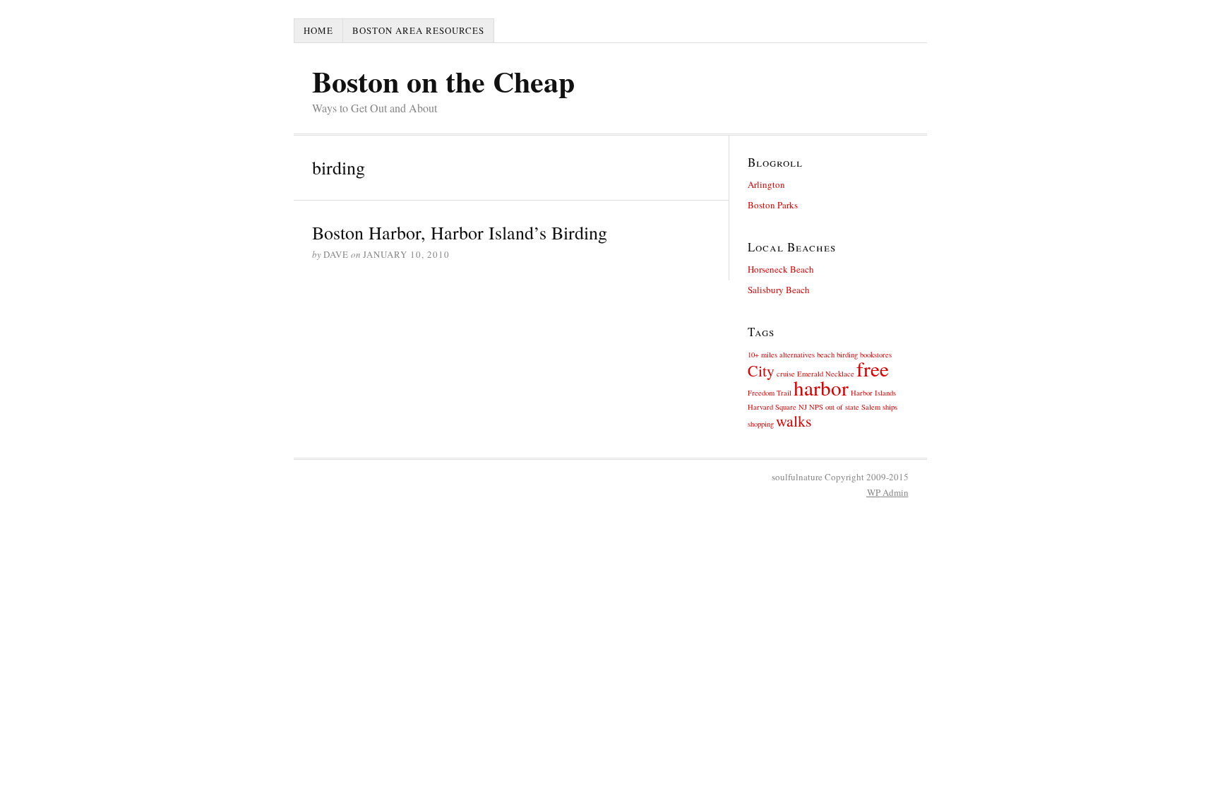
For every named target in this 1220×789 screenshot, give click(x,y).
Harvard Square (772, 407)
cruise (786, 374)
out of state (842, 407)
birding (847, 355)
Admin (888, 492)
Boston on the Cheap (443, 80)
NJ (803, 407)
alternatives (797, 355)
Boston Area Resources (418, 30)
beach (826, 355)
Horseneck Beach (781, 269)
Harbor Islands (873, 393)
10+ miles (762, 355)
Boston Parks (773, 204)
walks (794, 420)
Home (318, 30)
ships (890, 407)
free (872, 368)
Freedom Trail (769, 393)
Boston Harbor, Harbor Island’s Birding (459, 232)
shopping (761, 424)
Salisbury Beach (779, 289)
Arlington (766, 184)
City (761, 370)
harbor (821, 387)
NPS (816, 407)
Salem (870, 407)
